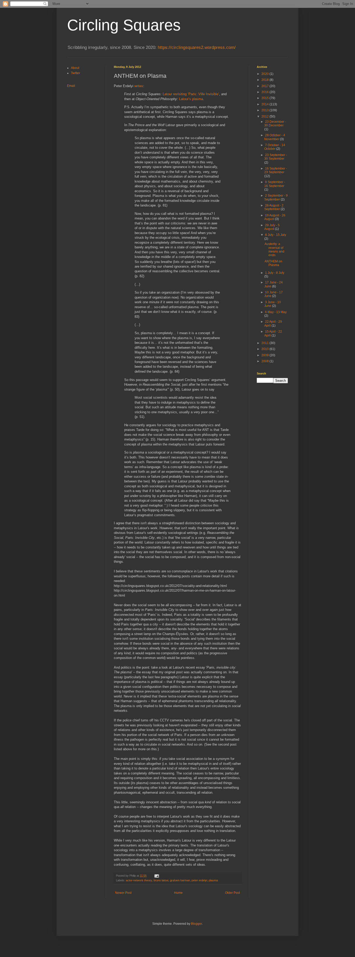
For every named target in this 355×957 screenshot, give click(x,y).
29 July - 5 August (272, 227)
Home (178, 893)
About (75, 68)
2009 (265, 355)
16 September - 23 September (275, 170)
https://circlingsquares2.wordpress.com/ (197, 47)
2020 (265, 74)
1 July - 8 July (274, 273)
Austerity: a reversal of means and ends (274, 249)
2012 (265, 116)
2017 (265, 86)
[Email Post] (156, 875)
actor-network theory (139, 880)
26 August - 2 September (274, 207)
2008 (265, 361)
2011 (265, 343)
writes (138, 86)
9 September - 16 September (274, 183)
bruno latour (161, 880)
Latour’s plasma (191, 99)
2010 (265, 349)
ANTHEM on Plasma (273, 263)
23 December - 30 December (275, 123)
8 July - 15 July (275, 235)
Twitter (75, 73)
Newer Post (123, 893)
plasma (213, 880)
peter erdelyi (199, 880)
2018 (265, 80)
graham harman (180, 880)
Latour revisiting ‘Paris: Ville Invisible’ (191, 94)
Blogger (196, 924)
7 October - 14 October (274, 147)
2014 (265, 104)
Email (71, 86)
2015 (265, 98)
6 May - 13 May (276, 312)
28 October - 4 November (274, 137)
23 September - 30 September (275, 156)
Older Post (232, 893)
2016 (265, 92)
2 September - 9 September (276, 197)
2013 (265, 110)
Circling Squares (124, 25)
